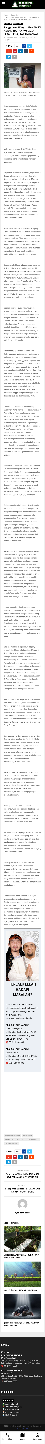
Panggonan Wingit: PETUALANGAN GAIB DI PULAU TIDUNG (22, 1190)
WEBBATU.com (22, 1428)
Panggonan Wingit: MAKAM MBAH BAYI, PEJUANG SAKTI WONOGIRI (23, 1175)
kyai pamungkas (33, 1139)
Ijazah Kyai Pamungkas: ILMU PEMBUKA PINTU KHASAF (21, 1324)
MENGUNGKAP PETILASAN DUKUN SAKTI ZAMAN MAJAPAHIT (22, 1256)
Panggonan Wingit (11, 1143)
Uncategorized (17, 23)
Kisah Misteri (27, 1136)
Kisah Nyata (20, 1139)
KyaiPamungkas (11, 38)
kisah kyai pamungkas (12, 1136)
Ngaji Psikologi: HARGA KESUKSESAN (20, 1290)
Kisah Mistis (8, 23)
